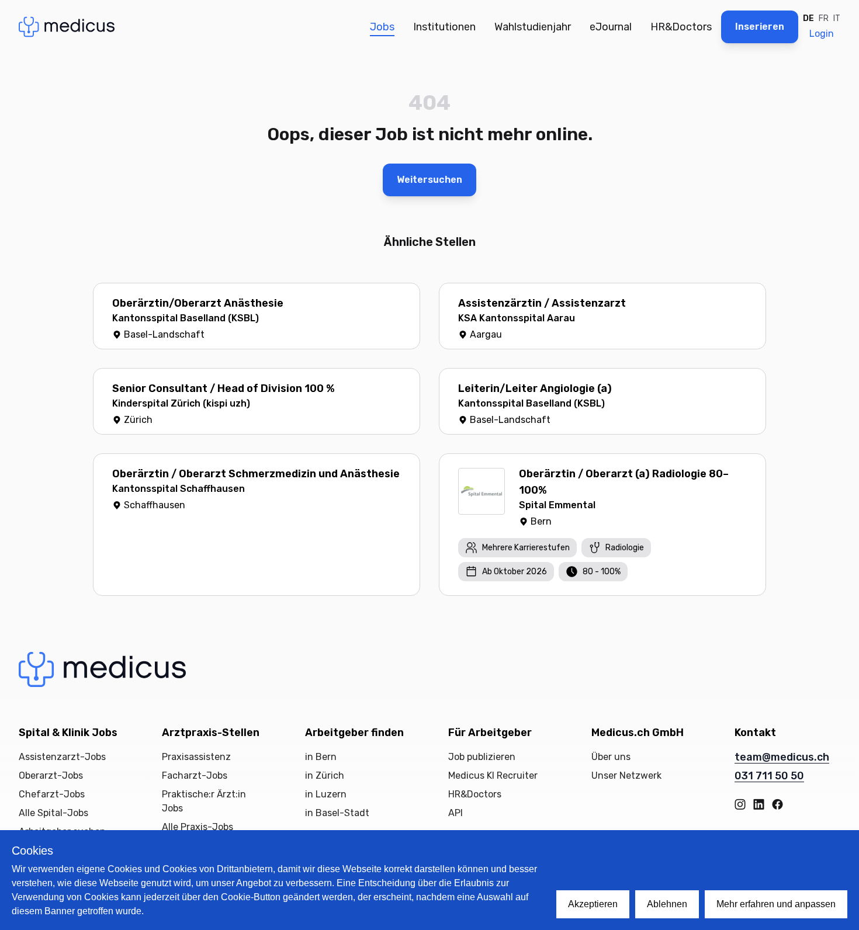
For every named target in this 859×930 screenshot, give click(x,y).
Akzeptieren (593, 904)
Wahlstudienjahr (532, 26)
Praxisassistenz (196, 756)
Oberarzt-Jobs (51, 775)
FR (824, 18)
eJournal (611, 26)
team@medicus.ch (782, 757)
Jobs (382, 26)
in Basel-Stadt (337, 812)
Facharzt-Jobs (194, 775)
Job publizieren (481, 756)
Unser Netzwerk (626, 775)
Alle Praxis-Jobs (197, 826)
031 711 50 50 (769, 775)
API (455, 812)
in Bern (321, 756)
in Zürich (324, 775)
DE (808, 18)
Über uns (611, 756)
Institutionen (444, 26)
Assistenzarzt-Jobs (62, 756)
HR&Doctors (681, 26)
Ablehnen (667, 904)
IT (836, 18)
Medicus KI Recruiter (493, 775)
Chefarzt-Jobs (52, 794)
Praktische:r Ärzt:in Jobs (204, 801)
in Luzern (326, 794)
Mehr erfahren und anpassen (776, 904)
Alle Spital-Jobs (53, 812)
